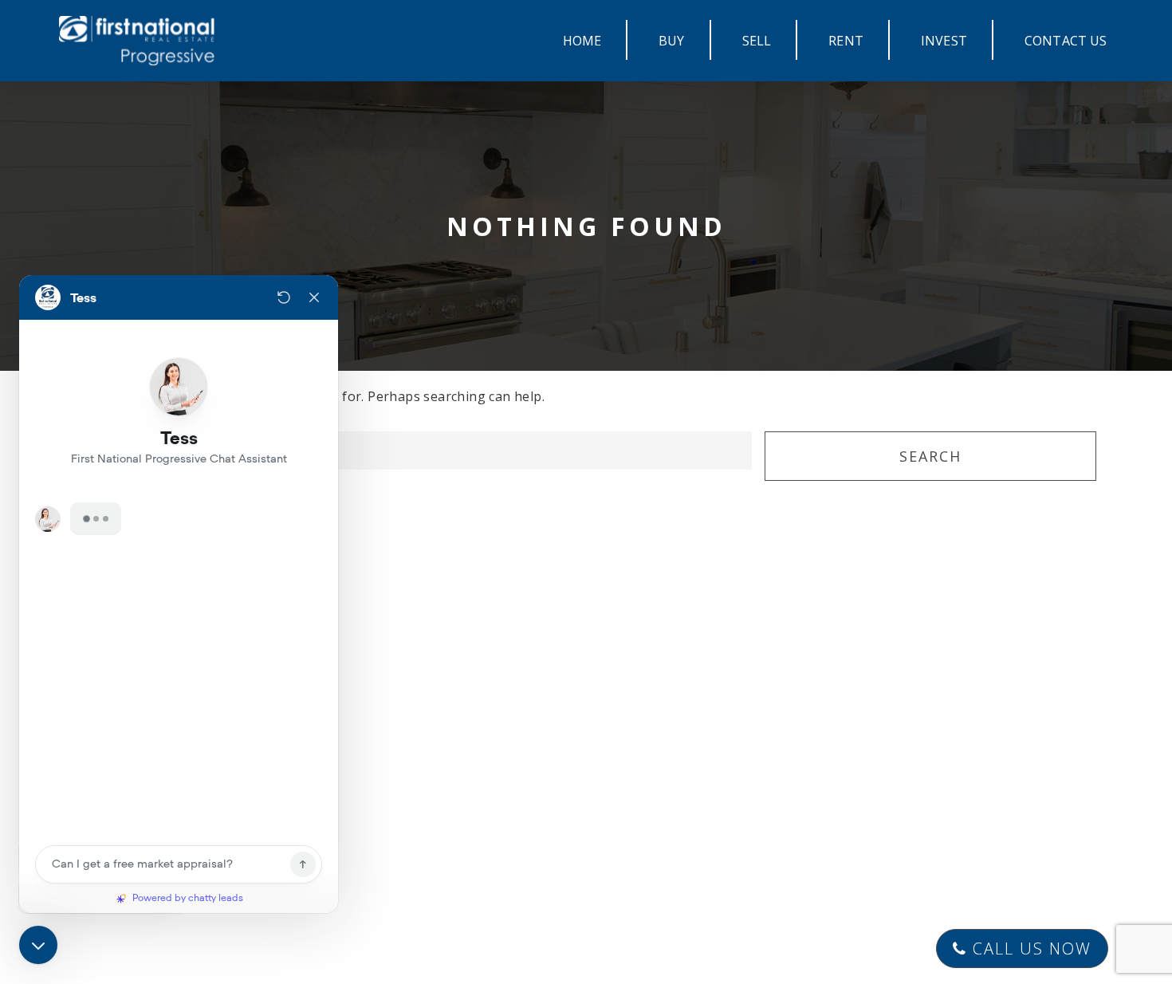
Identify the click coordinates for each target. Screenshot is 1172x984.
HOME (582, 40)
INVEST (944, 40)
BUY (671, 40)
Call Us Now (1029, 948)
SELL (757, 40)
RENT (845, 40)
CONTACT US (1066, 40)
